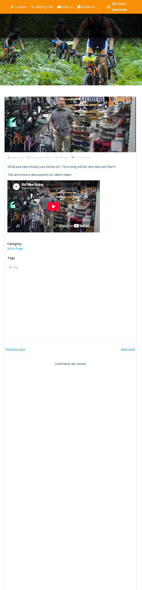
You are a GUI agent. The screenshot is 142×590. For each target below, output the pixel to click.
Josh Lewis (17, 157)
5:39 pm (63, 157)
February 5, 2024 (41, 157)
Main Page (15, 248)
